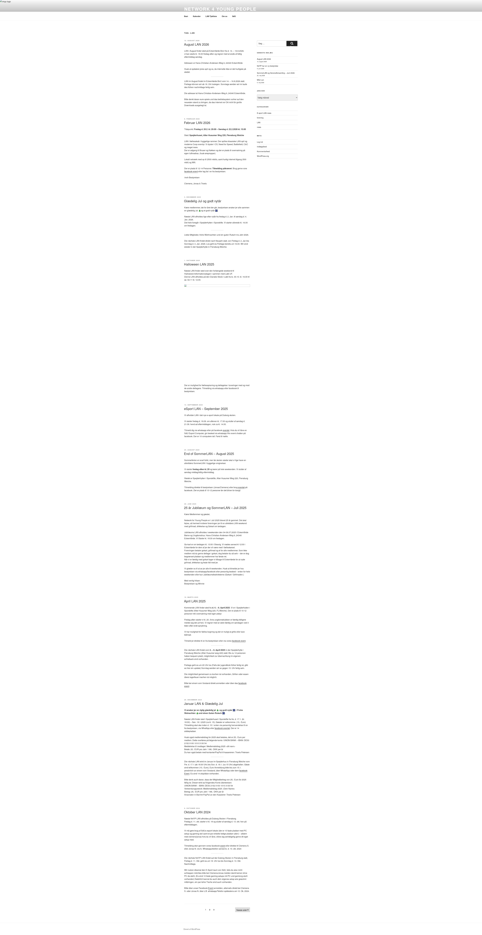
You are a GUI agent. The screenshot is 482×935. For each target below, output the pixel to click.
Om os (224, 16)
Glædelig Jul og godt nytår (202, 200)
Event (210, 888)
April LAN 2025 (195, 601)
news (259, 127)
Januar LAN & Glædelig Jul (203, 703)
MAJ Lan (260, 80)
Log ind (260, 142)
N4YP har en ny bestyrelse (267, 66)
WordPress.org (263, 156)
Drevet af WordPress (192, 929)
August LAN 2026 (196, 44)
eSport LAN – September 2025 (206, 408)
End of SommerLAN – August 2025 (209, 453)
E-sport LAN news (264, 113)
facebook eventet (222, 728)
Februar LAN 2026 (197, 122)
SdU (234, 16)
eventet (226, 430)
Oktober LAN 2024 (197, 812)
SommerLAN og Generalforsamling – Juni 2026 (276, 73)
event (222, 845)
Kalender (197, 16)
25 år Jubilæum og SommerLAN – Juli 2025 (215, 507)
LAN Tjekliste (211, 16)
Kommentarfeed (263, 151)
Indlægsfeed (262, 146)
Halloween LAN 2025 (199, 264)
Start (186, 16)
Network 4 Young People (220, 9)
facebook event (191, 171)
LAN (258, 122)
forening (260, 117)
